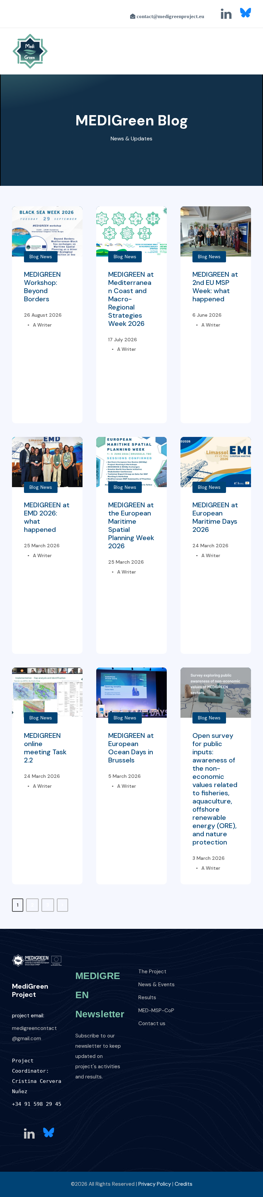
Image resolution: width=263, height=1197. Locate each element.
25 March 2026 (42, 545)
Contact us (151, 1023)
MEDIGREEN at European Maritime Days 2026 (215, 517)
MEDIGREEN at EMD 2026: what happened (47, 517)
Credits (183, 1184)
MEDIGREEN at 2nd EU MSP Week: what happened (215, 286)
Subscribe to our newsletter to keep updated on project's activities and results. (98, 1056)
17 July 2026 (122, 339)
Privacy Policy (154, 1184)
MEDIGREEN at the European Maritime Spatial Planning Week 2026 (131, 525)
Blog (34, 257)
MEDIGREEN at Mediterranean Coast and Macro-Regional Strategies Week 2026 (131, 299)
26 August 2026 (43, 315)
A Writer (42, 325)
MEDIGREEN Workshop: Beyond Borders (42, 286)
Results (147, 997)
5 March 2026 (124, 776)
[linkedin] (226, 14)
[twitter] (245, 12)
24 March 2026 (210, 545)
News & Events (156, 984)
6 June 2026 (207, 315)
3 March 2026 (208, 858)
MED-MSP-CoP (156, 1010)
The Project (152, 971)
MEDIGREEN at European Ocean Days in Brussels (131, 748)
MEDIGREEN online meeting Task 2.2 (45, 748)
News (46, 257)
